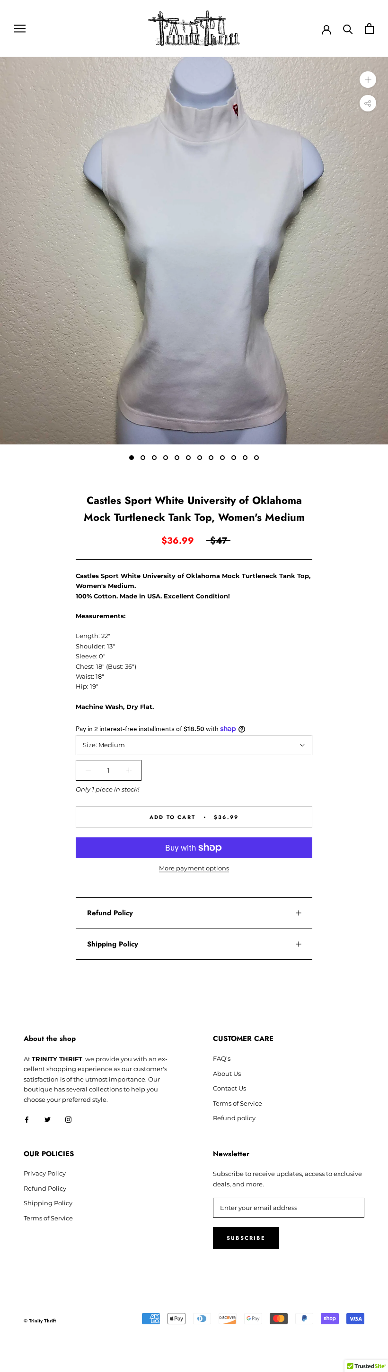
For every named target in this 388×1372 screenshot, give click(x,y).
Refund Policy (110, 913)
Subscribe (246, 1238)
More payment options (194, 868)
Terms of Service (237, 1103)
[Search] (348, 29)
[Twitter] (47, 1119)
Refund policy (234, 1118)
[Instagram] (68, 1119)
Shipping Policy (112, 944)
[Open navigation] (20, 29)
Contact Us (229, 1088)
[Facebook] (27, 1119)
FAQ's (221, 1058)
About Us (227, 1073)
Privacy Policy (45, 1173)
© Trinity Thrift (40, 1320)
